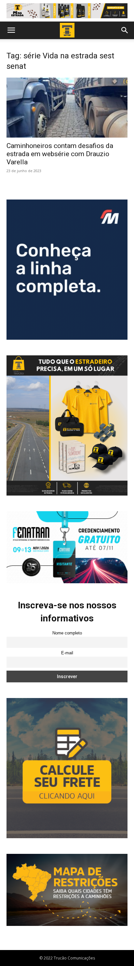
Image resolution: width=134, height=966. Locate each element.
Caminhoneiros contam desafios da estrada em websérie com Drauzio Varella (60, 154)
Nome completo (67, 633)
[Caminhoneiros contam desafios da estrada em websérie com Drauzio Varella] (67, 108)
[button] (11, 30)
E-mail (67, 653)
